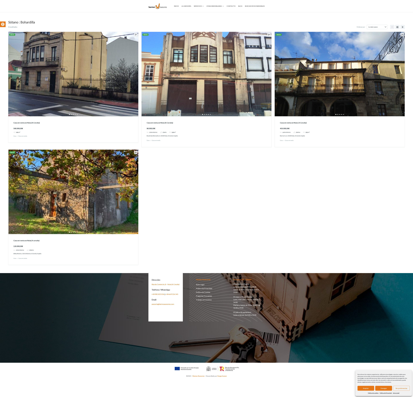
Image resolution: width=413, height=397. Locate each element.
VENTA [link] (12, 34)
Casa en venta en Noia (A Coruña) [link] (26, 123)
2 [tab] (71, 114)
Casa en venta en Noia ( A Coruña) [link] (293, 123)
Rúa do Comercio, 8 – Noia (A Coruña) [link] (165, 284)
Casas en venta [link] (22, 136)
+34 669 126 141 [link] (172, 294)
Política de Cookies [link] (203, 292)
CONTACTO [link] (231, 6)
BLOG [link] (240, 6)
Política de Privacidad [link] (386, 393)
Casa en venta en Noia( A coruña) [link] (26, 240)
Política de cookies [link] (373, 393)
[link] (3, 24)
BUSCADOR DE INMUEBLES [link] (255, 6)
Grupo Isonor (222, 376)
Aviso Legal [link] (396, 393)
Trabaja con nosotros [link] (204, 300)
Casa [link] (14, 136)
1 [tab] (69, 114)
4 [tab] (75, 114)
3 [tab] (73, 114)
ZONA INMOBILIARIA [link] (214, 6)
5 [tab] (77, 114)
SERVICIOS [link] (198, 6)
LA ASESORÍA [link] (186, 6)
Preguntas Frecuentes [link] (204, 296)
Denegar (384, 388)
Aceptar (366, 388)
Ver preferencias (401, 388)
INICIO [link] (176, 6)
